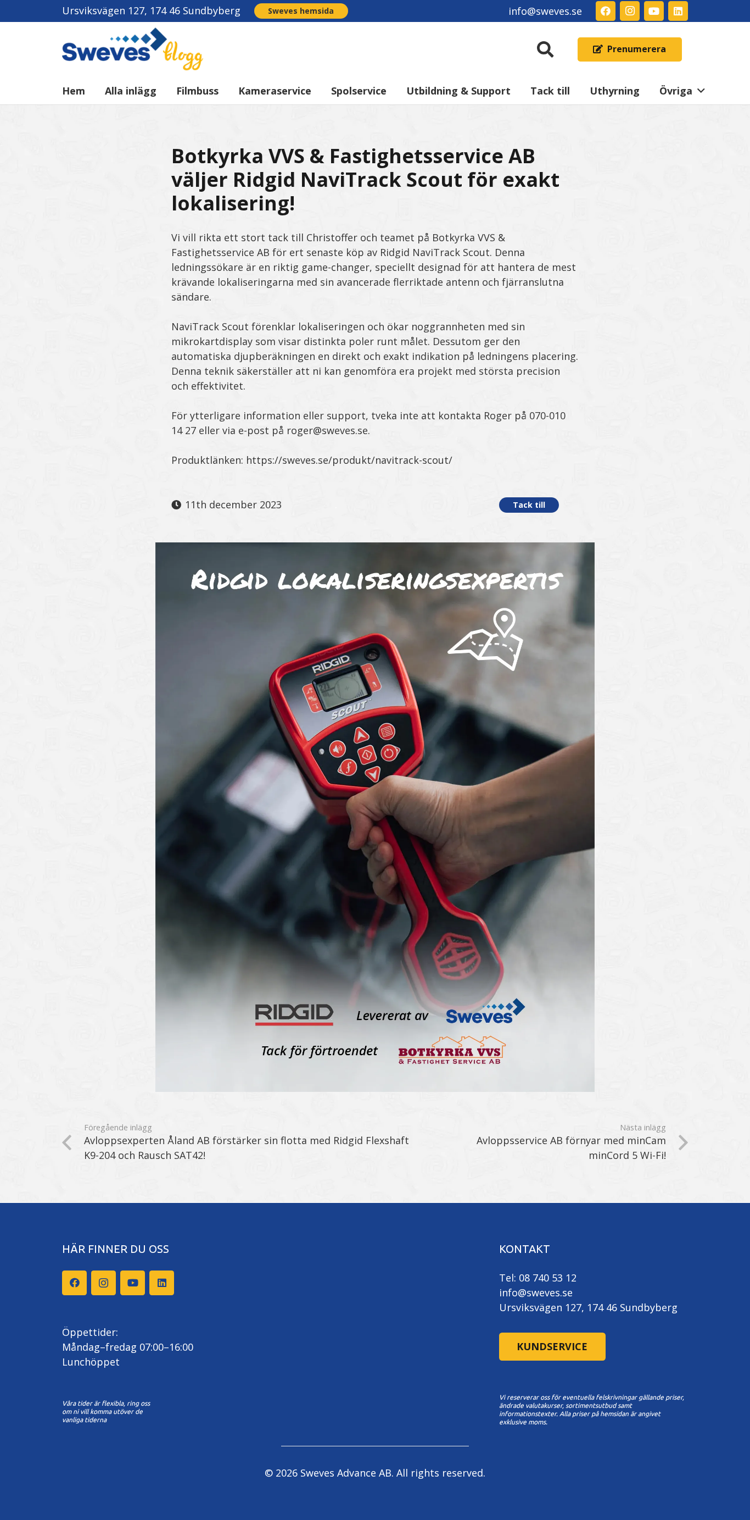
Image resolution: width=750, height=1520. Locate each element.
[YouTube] (654, 11)
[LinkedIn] (678, 11)
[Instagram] (630, 11)
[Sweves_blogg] (133, 49)
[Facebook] (605, 11)
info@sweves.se (536, 1292)
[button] (545, 49)
